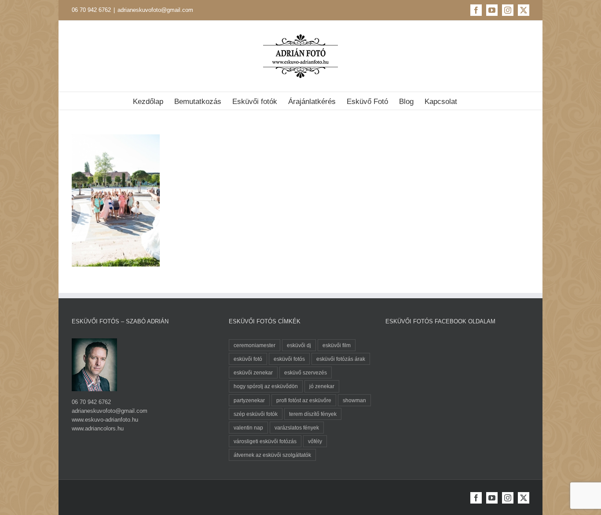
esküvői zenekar (253, 372)
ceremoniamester (254, 345)
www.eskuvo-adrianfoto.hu (105, 419)
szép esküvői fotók (256, 414)
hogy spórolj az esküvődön (266, 386)
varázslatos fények (297, 427)
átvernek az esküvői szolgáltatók (272, 455)
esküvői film (336, 345)
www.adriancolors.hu (98, 428)
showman (354, 400)
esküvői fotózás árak (340, 359)
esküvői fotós (289, 359)
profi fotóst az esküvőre (303, 400)
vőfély (315, 441)
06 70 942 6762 (91, 10)
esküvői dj (299, 345)
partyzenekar (249, 400)
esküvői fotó (248, 359)
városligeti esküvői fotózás (265, 441)
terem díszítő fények (313, 414)
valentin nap (248, 427)
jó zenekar (321, 386)
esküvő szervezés (305, 372)
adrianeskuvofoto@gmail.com (155, 10)
